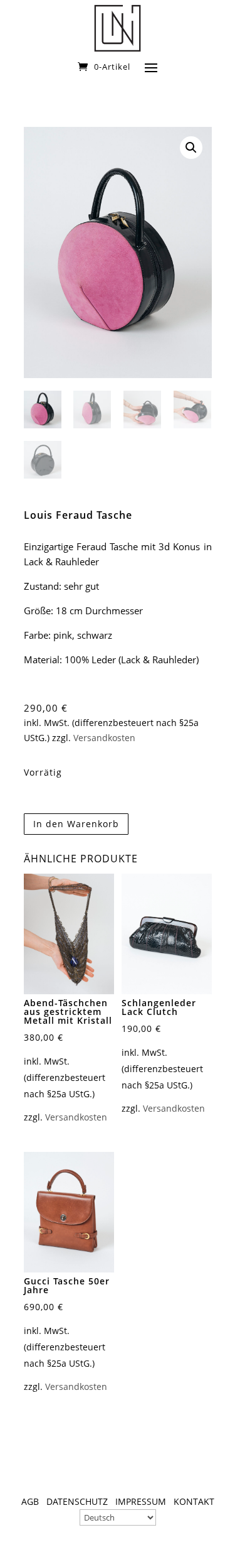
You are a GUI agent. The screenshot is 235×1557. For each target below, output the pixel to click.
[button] (191, 147)
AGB (30, 1501)
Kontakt (194, 1501)
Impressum (140, 1501)
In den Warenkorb (76, 824)
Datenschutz (77, 1501)
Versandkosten (104, 738)
